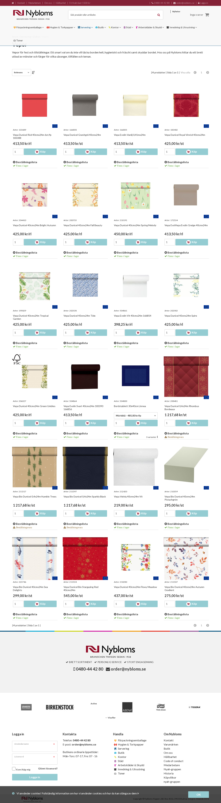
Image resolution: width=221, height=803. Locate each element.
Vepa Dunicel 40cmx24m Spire (181, 315)
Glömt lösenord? (47, 768)
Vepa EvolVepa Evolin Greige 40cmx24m (186, 225)
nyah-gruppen (172, 781)
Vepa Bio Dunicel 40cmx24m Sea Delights (30, 588)
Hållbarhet (170, 756)
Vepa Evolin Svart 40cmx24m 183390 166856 (83, 408)
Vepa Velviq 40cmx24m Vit (128, 496)
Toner (121, 773)
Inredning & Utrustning (131, 769)
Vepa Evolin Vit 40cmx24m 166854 (132, 315)
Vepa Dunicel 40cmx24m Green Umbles (34, 406)
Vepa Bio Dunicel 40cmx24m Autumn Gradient (184, 588)
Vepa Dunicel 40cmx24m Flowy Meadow (135, 586)
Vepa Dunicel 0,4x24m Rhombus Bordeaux (182, 408)
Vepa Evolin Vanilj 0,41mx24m (130, 134)
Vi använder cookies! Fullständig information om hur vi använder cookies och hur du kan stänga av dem (77, 793)
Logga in (34, 777)
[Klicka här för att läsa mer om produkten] (34, 105)
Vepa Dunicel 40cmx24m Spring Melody (135, 225)
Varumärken (171, 744)
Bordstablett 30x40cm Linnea (130, 406)
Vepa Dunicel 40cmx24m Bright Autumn (34, 225)
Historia (169, 773)
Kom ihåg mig (23, 769)
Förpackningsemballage (131, 740)
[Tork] (161, 707)
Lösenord (19, 756)
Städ (120, 761)
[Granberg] (26, 707)
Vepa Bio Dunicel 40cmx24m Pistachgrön (180, 498)
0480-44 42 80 (89, 668)
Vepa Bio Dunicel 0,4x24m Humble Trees (34, 496)
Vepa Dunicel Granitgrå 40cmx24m (82, 134)
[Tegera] (194, 707)
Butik (120, 752)
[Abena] (127, 707)
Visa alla (185, 72)
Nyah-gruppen (172, 769)
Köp (43, 151)
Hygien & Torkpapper (130, 744)
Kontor (121, 756)
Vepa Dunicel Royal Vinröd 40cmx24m (185, 134)
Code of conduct (173, 761)
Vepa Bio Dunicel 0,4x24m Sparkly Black (85, 496)
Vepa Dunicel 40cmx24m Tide (79, 315)
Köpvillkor (170, 777)
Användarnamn (21, 744)
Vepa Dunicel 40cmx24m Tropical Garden (31, 317)
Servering (123, 748)
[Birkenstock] (60, 707)
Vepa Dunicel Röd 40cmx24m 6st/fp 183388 (32, 136)
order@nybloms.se (128, 668)
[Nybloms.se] (37, 14)
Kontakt (169, 740)
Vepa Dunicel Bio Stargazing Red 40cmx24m (81, 588)
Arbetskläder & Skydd (130, 765)
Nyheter (176, 11)
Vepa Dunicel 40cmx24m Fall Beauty (83, 225)
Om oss (168, 752)
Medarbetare (172, 765)
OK (198, 794)
